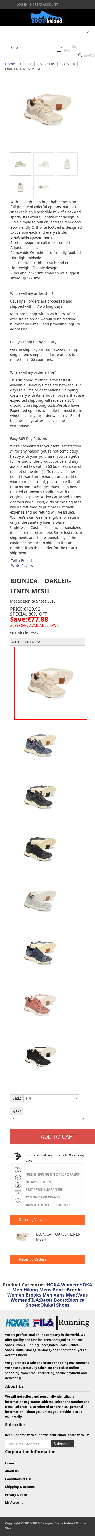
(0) (74, 46)
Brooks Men (39, 1295)
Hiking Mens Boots (45, 1290)
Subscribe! (62, 1443)
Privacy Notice (16, 1495)
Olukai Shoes (54, 1305)
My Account (14, 1502)
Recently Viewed (32, 1219)
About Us (12, 1471)
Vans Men (65, 1295)
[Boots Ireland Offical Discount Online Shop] (47, 16)
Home (10, 63)
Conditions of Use (18, 1479)
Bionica (26, 63)
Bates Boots (53, 1300)
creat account (45, 4)
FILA (34, 1300)
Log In (22, 4)
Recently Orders (32, 1259)
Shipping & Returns (20, 1487)
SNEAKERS (46, 63)
